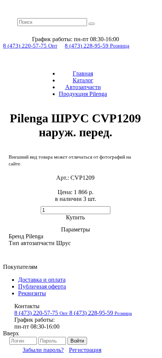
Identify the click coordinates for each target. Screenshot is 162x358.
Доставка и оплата (42, 279)
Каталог (83, 80)
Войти (77, 341)
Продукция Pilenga (83, 94)
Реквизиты (32, 293)
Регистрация (85, 350)
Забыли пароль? (43, 350)
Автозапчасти (83, 87)
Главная (83, 73)
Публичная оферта (42, 286)
